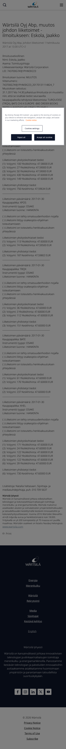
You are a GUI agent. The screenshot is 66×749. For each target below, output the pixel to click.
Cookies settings (32, 128)
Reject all (21, 137)
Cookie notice (31, 120)
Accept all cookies (44, 137)
